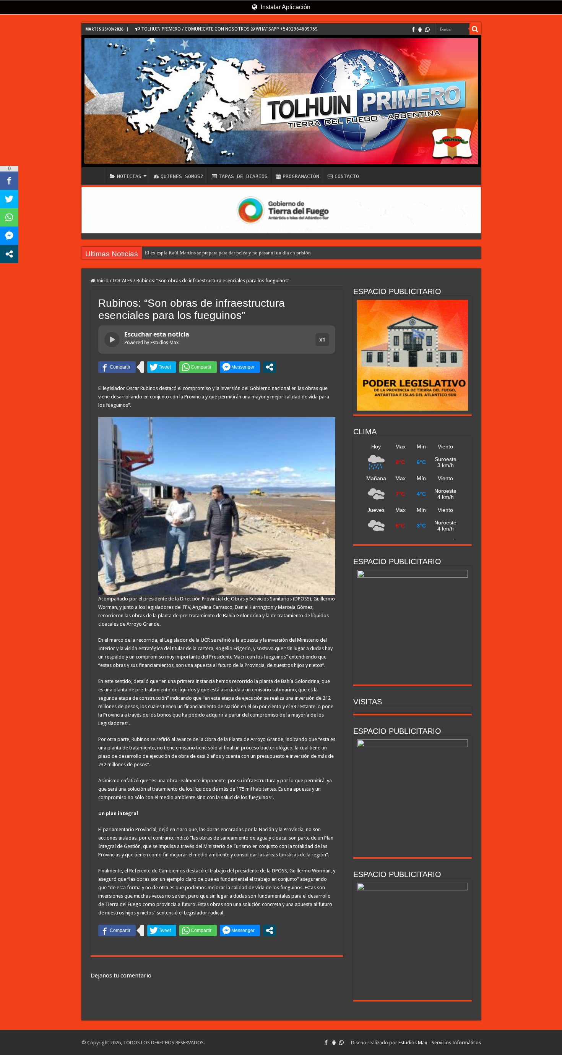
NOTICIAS (129, 176)
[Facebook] (413, 29)
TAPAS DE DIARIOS (243, 176)
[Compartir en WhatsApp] (198, 367)
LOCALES (122, 280)
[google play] (420, 29)
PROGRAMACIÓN (301, 176)
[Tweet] (161, 367)
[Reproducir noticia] (112, 339)
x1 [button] (322, 339)
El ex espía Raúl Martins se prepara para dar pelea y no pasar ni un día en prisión (228, 253)
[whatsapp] (427, 29)
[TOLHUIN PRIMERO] (281, 101)
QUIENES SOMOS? (182, 176)
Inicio (102, 280)
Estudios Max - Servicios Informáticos (439, 1042)
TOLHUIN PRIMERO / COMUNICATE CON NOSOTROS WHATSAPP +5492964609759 (229, 29)
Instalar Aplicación (284, 7)
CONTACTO (347, 176)
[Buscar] (475, 29)
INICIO (95, 175)
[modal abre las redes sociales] (269, 367)
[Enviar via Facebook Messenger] (240, 367)
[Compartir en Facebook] (117, 367)
